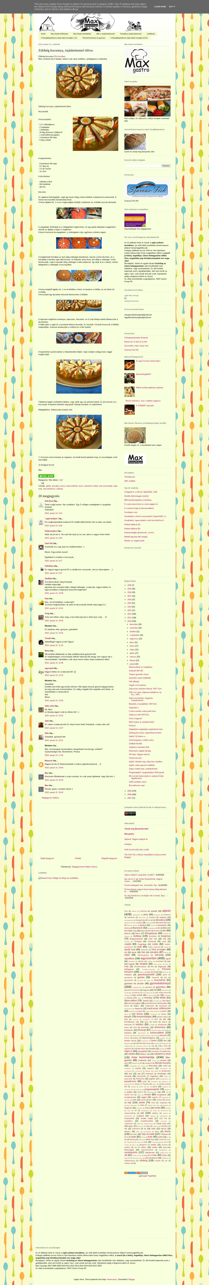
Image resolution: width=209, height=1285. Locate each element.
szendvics (128, 1121)
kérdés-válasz (162, 1017)
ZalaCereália (128, 1158)
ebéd (127, 955)
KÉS (126, 1019)
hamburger (128, 993)
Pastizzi (132, 725)
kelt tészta (137, 1014)
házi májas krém (161, 993)
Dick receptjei (159, 949)
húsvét (130, 998)
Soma (147, 1108)
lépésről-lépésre (148, 1038)
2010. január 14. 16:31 (54, 740)
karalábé (132, 1011)
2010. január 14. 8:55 (53, 538)
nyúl (130, 1074)
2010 (129, 621)
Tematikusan (129, 477)
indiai (139, 998)
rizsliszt (159, 1100)
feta (152, 966)
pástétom (165, 1081)
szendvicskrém (146, 1121)
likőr (140, 1043)
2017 (129, 596)
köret (135, 1027)
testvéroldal (147, 1131)
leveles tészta (130, 1041)
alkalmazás (136, 915)
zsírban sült (128, 1163)
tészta (168, 1131)
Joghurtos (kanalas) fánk (139, 747)
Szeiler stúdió (147, 1118)
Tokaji (143, 1137)
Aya (140, 923)
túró (145, 1142)
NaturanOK (163, 1068)
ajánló (48, 486)
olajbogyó (149, 1074)
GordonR (155, 977)
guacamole (128, 980)
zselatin (158, 1161)
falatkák (144, 964)
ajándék (154, 911)
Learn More (160, 7)
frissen (142, 972)
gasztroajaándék (146, 974)
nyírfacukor (166, 1071)
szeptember (135, 635)
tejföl (153, 1129)
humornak (150, 995)
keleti (126, 1014)
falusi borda (158, 964)
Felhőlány (49, 566)
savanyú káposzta (130, 1105)
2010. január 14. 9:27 (53, 561)
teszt (157, 1131)
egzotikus (129, 958)
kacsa (126, 1006)
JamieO (145, 1001)
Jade (47, 721)
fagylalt (131, 964)
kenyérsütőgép (144, 1016)
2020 (129, 585)
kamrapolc (163, 1006)
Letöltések (151, 34)
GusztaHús (159, 980)
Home (43, 34)
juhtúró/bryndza (151, 1003)
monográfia (133, 1066)
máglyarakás (128, 1046)
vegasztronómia (147, 1150)
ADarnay (143, 911)
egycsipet (49, 668)
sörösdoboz (145, 1110)
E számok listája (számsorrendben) (139, 508)
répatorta (165, 1097)
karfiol (140, 1011)
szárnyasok (163, 1116)
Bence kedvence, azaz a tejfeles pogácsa (143, 401)
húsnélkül (167, 995)
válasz (143, 1147)
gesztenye (128, 977)
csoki (139, 947)
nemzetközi (128, 1071)
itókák (163, 997)
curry (164, 941)
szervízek (164, 1121)
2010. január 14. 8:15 (53, 513)
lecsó (155, 1035)
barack (153, 925)
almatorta (131, 917)
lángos (135, 1035)
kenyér (127, 1016)
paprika (152, 1079)
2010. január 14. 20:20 (54, 780)
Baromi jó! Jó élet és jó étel (135, 342)
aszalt (150, 920)
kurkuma (127, 1035)
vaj (135, 1147)
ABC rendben (129, 481)
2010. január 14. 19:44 (54, 768)
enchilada (160, 961)
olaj (138, 1074)
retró (134, 1100)
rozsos (168, 1100)
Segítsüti (128, 1108)
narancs (150, 1068)
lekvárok (163, 1035)
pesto (154, 1084)
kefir (157, 1011)
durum (166, 952)
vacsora (165, 1145)
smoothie (139, 1108)
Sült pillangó (134, 681)
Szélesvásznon (135, 758)
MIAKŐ (134, 1063)
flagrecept (162, 966)
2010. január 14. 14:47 (54, 728)
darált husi (129, 949)
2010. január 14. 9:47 (53, 573)
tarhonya (140, 1126)
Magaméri (165, 1043)
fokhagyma (129, 969)
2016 (129, 599)
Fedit (126, 966)
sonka (157, 1108)
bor (164, 930)
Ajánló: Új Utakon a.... (138, 736)
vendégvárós (130, 1152)
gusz (148, 980)
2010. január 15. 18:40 (54, 792)
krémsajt (141, 1030)
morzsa (143, 1066)
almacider (157, 915)
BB (159, 928)
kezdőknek (146, 1019)
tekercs (127, 1131)
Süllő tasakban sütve (137, 782)
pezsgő (133, 1086)
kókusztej (128, 1024)
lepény (135, 1038)
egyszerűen (149, 958)
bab (153, 923)
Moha (47, 651)
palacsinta (128, 1079)
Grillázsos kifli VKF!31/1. (139, 715)
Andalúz (152, 917)
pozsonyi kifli (128, 1089)
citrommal (152, 941)
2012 (129, 614)
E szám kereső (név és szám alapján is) (141, 504)
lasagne (142, 1035)
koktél (155, 1022)
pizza (155, 1087)
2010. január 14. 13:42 (54, 716)
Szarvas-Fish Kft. (131, 350)
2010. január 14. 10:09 (54, 593)
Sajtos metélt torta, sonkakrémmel (143, 769)
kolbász (139, 1024)
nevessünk (138, 1071)
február (133, 660)
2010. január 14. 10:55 (54, 633)
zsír (166, 1161)
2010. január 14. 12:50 (54, 700)
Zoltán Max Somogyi (131, 295)
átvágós (127, 923)
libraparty (127, 1043)
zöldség (59, 489)
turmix (139, 1142)
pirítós (141, 1086)
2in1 (126, 911)
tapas (130, 1126)
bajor (169, 923)
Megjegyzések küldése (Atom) (84, 867)
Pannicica (140, 1079)
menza (154, 1060)
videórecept (150, 1152)
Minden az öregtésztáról (134, 541)
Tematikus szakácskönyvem (131, 34)
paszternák (128, 1084)
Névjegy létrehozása (131, 301)
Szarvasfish (129, 1118)
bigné (143, 931)
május (132, 650)
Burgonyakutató (136, 939)
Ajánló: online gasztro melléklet (142, 765)
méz (126, 1063)
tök (125, 1139)
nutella (156, 1071)
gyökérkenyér (137, 987)
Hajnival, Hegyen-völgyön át (135, 839)
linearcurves (112, 1279)
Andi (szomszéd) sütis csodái (136, 849)
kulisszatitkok (72, 486)
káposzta (138, 1008)
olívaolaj (127, 1076)
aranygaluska (128, 920)
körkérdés (145, 1027)
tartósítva (164, 1126)
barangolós (162, 925)
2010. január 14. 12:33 (54, 675)
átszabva (55, 486)
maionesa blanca (142, 1046)
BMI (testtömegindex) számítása (137, 500)
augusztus (134, 639)
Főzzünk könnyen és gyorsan (94, 38)
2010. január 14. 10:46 (54, 621)
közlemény (160, 1027)
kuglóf (166, 1030)
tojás (115, 486)
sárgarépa (163, 1103)
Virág (47, 613)
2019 (129, 589)
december (134, 624)
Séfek (142, 1105)
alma (145, 914)
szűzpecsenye (148, 1123)
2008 (129, 794)
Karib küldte (150, 1011)
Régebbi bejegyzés (109, 858)
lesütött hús (164, 1038)
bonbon (157, 931)
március (133, 657)
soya (128, 1110)
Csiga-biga (142, 944)
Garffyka (48, 578)
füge (148, 972)
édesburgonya (143, 955)
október (133, 631)
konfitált (152, 1024)
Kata (47, 598)
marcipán (155, 1051)
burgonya (166, 936)
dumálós (154, 952)
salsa (153, 1103)
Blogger (132, 1279)
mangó (162, 1049)
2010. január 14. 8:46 (53, 526)
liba (165, 1041)
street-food (164, 1110)
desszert (144, 950)
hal (155, 990)
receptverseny (130, 1097)
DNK (143, 952)
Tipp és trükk (147, 1134)
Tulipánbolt (130, 1142)
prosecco (168, 1089)
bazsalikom (151, 928)
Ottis (47, 733)
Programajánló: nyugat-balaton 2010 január (146, 772)
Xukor (164, 1155)
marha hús (166, 1051)
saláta (142, 1102)
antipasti (163, 917)
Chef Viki (49, 543)
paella (166, 1076)
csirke (155, 944)
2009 (129, 791)
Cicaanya (138, 941)
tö (167, 1137)
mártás (131, 1054)
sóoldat (168, 1108)
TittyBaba (164, 1134)
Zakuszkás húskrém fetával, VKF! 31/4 (145, 689)
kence (163, 1014)
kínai (146, 1022)
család (127, 944)
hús (158, 995)
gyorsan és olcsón (134, 983)
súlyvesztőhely (130, 1113)
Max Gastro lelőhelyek (59, 34)
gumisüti (140, 980)
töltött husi (150, 1139)
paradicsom (130, 1081)
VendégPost (163, 1150)
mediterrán (142, 1060)
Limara (148, 1043)
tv (167, 1142)
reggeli (144, 1097)
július (132, 642)
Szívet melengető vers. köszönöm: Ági (140, 885)
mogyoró (148, 1063)
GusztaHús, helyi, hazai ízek (136, 346)
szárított (152, 1116)
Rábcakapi (150, 1092)
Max (46, 773)
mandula (151, 1049)
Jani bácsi (166, 1001)
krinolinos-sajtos (156, 1030)
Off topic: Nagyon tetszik (139, 754)
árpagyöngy (140, 920)
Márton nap (145, 1054)
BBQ (165, 928)
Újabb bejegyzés (47, 858)
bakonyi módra (132, 925)
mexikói (163, 1060)
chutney (127, 941)
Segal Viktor (152, 1105)
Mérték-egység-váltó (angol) (135, 537)
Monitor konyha (163, 1063)
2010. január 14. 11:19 (54, 645)
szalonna (140, 1116)
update (153, 1145)
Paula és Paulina (142, 1084)
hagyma (146, 990)
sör (135, 1110)
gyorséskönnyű (160, 983)
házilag (126, 995)
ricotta (143, 1100)
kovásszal (162, 1025)
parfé (145, 1081)
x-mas (153, 1155)
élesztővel (131, 961)
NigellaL (148, 1071)
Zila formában (59, 56)
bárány (127, 928)
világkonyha (164, 1152)
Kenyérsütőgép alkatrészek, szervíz (139, 533)
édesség (159, 955)
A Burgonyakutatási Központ (136, 338)
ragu (159, 1092)
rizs (150, 1100)
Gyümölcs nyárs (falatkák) (140, 678)
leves (81, 486)
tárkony (155, 1126)
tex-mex (133, 1134)
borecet (127, 933)
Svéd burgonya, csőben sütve (141, 740)
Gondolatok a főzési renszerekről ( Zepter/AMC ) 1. (145, 516)
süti (142, 1113)
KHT (156, 1019)
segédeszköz (164, 1105)
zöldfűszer (165, 1158)
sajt (129, 1102)
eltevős (141, 961)
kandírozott (128, 1008)
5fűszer (134, 911)
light (134, 1043)
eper (169, 961)
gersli (165, 975)
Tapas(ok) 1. (134, 708)
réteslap (127, 1100)
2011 (129, 618)
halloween (165, 990)
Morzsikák (153, 1066)
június (132, 646)
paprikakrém (164, 1079)
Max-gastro (129, 834)
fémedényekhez (140, 966)
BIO (149, 931)
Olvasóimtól (141, 1076)
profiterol (138, 1089)
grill (165, 977)
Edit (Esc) (49, 501)
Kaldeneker (149, 1006)
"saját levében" (51, 519)
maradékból (142, 1051)
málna (142, 1049)
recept (147, 1094)
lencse (127, 1038)
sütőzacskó (128, 1116)
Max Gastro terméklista (82, 34)
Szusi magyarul (135, 718)
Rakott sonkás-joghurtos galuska (149, 387)
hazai (150, 993)
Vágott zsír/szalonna (137, 685)
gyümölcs (161, 987)
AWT (134, 923)
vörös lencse (137, 1155)
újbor (134, 1145)
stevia (155, 1110)
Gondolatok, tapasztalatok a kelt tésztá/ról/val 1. (144, 520)
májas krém (162, 1046)
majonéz (127, 1049)
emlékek (150, 961)
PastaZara (154, 1081)
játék (130, 1003)
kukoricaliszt (142, 1033)
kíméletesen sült (131, 1022)
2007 (129, 798)
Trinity (161, 1139)
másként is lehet (91, 486)
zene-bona (138, 1158)
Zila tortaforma (49, 489)
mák (135, 1049)
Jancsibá (156, 1001)
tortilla (160, 1137)
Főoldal (78, 858)
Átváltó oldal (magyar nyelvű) (136, 496)
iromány (148, 997)
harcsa (136, 993)
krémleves (128, 1030)
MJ (141, 1063)
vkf (125, 1155)
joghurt (138, 1003)
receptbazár (161, 1095)
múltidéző (127, 1068)
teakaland (136, 1129)
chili (164, 939)
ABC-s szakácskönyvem (105, 34)
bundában (153, 936)
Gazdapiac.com (130, 512)
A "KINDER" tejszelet (145, 406)
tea (125, 1129)
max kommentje (105, 486)
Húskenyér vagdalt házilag (140, 751)
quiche (140, 1092)
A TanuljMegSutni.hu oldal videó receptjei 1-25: (59, 38)
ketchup (135, 1019)
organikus (154, 1076)
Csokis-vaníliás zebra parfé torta (142, 711)
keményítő (153, 1014)
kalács (136, 1006)
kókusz (164, 1022)
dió (125, 952)
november (134, 628)
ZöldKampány (129, 1161)
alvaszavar (142, 917)
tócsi (126, 1137)
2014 (129, 607)
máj (152, 1046)
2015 (129, 603)
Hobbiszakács (51, 531)
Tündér (48, 638)
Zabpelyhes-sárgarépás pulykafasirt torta (146, 729)
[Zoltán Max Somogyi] (125, 298)
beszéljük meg (130, 931)
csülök (166, 947)
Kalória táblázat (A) (132, 524)
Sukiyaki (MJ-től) (136, 671)
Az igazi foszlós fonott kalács (148, 361)
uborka (126, 1145)
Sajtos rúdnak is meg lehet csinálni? (139, 875)
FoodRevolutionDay (148, 969)
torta (40, 489)
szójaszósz (128, 1123)
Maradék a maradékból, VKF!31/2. (143, 704)
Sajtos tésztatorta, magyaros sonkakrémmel (141, 699)
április (132, 653)
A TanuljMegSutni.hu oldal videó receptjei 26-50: (129, 38)
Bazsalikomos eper (137, 785)
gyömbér (148, 987)
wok (145, 1155)
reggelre (155, 1097)
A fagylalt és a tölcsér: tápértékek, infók (140, 492)
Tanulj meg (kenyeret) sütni (136, 829)
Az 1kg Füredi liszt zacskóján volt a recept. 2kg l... (145, 896)
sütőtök (165, 1113)
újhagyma (143, 1145)
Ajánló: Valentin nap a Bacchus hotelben (145, 762)
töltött (141, 1139)
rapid (139, 1095)
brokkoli (165, 933)
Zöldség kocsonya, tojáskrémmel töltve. (66, 50)
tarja (148, 1126)
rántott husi (129, 1095)
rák (167, 1092)
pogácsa (165, 1086)
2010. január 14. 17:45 (54, 755)
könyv (126, 1027)
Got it (172, 7)
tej (145, 1129)
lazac (149, 1035)
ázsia (148, 923)
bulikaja (137, 936)
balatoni (143, 925)
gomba (140, 977)
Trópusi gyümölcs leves (139, 674)
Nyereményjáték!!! (143, 374)
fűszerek (165, 972)
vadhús (127, 1147)
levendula (144, 1041)
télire (137, 1131)
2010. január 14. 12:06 (54, 663)
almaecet (167, 915)
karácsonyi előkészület (159, 1008)
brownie (127, 936)
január (132, 664)
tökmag (133, 1139)
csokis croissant (154, 947)
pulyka (129, 1092)
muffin (165, 1066)
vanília (154, 1147)
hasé (144, 993)
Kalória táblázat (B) (132, 529)
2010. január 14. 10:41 (54, 608)
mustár (138, 1068)
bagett (161, 923)
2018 (129, 592)
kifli (164, 1019)
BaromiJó (137, 928)
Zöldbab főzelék (135, 744)
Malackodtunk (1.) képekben (140, 667)
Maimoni (48, 761)
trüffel (169, 1139)
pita (148, 1086)
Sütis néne (49, 706)
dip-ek (134, 952)
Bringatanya (151, 933)
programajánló (151, 1089)
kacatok (163, 1003)
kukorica (127, 1033)
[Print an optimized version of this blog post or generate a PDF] (46, 477)
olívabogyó (161, 1074)
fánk (166, 964)
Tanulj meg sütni (163, 1123)
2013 (129, 610)
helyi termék (137, 995)
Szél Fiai (163, 1118)
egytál (168, 959)
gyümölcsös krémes (132, 990)
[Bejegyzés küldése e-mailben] (42, 483)
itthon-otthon (130, 1000)
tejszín (163, 1129)
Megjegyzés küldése (50, 798)
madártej (157, 1043)
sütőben (155, 1113)
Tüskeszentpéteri (157, 1142)
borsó (63, 486)
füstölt (156, 972)
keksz (164, 1011)
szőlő (138, 1123)
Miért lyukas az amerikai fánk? (141, 722)
